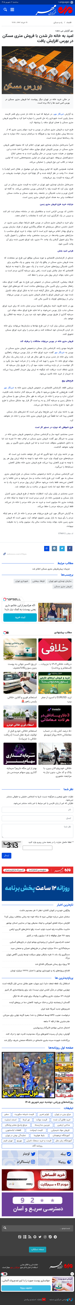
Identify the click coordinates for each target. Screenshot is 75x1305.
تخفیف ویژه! (26, 1288)
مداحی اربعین (63, 1125)
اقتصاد (69, 22)
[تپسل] (4, 599)
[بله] (50, 1237)
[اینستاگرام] (45, 1237)
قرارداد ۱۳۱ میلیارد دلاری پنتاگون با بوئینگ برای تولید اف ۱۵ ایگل (41, 996)
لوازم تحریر (44, 1114)
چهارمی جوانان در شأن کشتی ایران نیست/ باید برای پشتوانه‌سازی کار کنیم (37, 990)
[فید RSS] (30, 1237)
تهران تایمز (8, 1141)
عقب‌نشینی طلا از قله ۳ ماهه (57, 1021)
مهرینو (19, 1141)
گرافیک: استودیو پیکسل (33, 1299)
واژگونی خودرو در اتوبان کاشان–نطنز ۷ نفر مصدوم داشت (45, 910)
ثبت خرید (20, 617)
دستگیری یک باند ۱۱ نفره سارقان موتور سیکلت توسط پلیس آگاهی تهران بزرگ (38, 956)
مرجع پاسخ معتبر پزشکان (16, 1125)
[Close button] (72, 1274)
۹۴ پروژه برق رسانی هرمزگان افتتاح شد (52, 964)
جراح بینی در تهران (63, 1114)
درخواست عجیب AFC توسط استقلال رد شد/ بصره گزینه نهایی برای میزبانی (36, 1015)
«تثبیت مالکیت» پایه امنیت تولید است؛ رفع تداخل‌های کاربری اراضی (39, 929)
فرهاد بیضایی (38, 581)
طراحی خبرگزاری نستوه (58, 1299)
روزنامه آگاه (37, 1146)
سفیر (6, 1114)
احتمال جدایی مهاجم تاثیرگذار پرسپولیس (51, 1028)
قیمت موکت (41, 1120)
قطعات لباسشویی (13, 1130)
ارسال (6, 855)
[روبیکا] (35, 1237)
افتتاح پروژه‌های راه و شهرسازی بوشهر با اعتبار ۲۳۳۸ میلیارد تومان (40, 971)
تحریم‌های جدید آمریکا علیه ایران (55, 1009)
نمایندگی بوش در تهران (15, 1135)
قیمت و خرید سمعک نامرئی (38, 1141)
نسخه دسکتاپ (37, 1249)
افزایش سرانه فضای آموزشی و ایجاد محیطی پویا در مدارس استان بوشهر (38, 923)
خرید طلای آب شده (61, 1120)
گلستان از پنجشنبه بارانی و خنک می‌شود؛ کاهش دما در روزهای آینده (39, 1002)
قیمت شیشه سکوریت (24, 1114)
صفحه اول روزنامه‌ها (60, 1048)
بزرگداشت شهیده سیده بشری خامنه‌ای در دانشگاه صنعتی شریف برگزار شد (37, 1040)
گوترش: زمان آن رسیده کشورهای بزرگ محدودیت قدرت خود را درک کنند (38, 1034)
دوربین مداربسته (42, 1125)
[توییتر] (40, 1237)
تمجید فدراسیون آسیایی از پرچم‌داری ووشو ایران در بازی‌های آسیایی (40, 942)
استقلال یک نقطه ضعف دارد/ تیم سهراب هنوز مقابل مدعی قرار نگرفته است (36, 983)
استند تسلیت (10, 1120)
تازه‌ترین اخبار (65, 905)
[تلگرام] (55, 1237)
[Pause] (42, 619)
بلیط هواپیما (39, 1135)
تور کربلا (26, 1120)
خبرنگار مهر (59, 114)
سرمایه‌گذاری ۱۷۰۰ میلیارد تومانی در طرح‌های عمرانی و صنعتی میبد (40, 948)
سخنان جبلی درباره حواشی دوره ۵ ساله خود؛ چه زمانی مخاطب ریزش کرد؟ (37, 917)
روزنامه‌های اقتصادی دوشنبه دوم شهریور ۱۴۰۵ (48, 1102)
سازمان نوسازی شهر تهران (60, 581)
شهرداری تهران (21, 581)
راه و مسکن (58, 22)
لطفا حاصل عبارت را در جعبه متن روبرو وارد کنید (50, 842)
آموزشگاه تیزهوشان (61, 1135)
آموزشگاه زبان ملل (63, 1141)
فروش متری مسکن (63, 586)
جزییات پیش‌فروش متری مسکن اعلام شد (51, 569)
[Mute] (46, 619)
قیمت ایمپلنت (36, 1130)
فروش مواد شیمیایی (60, 1130)
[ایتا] (19, 1237)
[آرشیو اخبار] (24, 1237)
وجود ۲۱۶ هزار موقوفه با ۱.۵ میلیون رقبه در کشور (48, 935)
